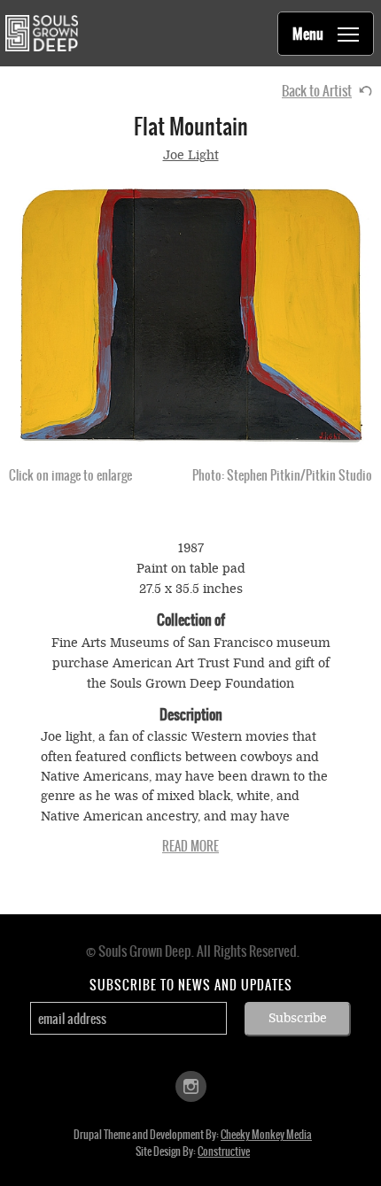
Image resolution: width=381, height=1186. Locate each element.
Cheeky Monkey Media (266, 1135)
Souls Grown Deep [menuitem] (41, 33)
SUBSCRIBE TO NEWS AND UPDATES (190, 985)
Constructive (224, 1151)
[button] (190, 315)
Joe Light (191, 155)
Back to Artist (317, 91)
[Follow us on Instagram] (190, 1085)
